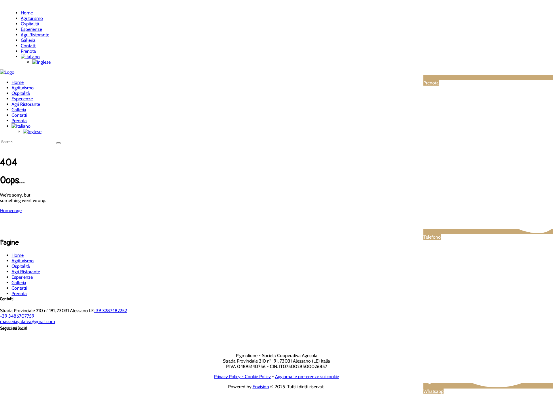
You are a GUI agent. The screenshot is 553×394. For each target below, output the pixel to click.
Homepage (11, 210)
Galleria (19, 282)
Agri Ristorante (26, 271)
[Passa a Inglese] (41, 62)
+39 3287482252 (110, 310)
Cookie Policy (258, 376)
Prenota (19, 293)
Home (18, 255)
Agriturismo (23, 260)
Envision (261, 386)
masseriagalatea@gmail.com (27, 321)
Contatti (19, 288)
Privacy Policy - (229, 376)
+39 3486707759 (17, 316)
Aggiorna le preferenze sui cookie (307, 376)
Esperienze (22, 277)
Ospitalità (21, 266)
